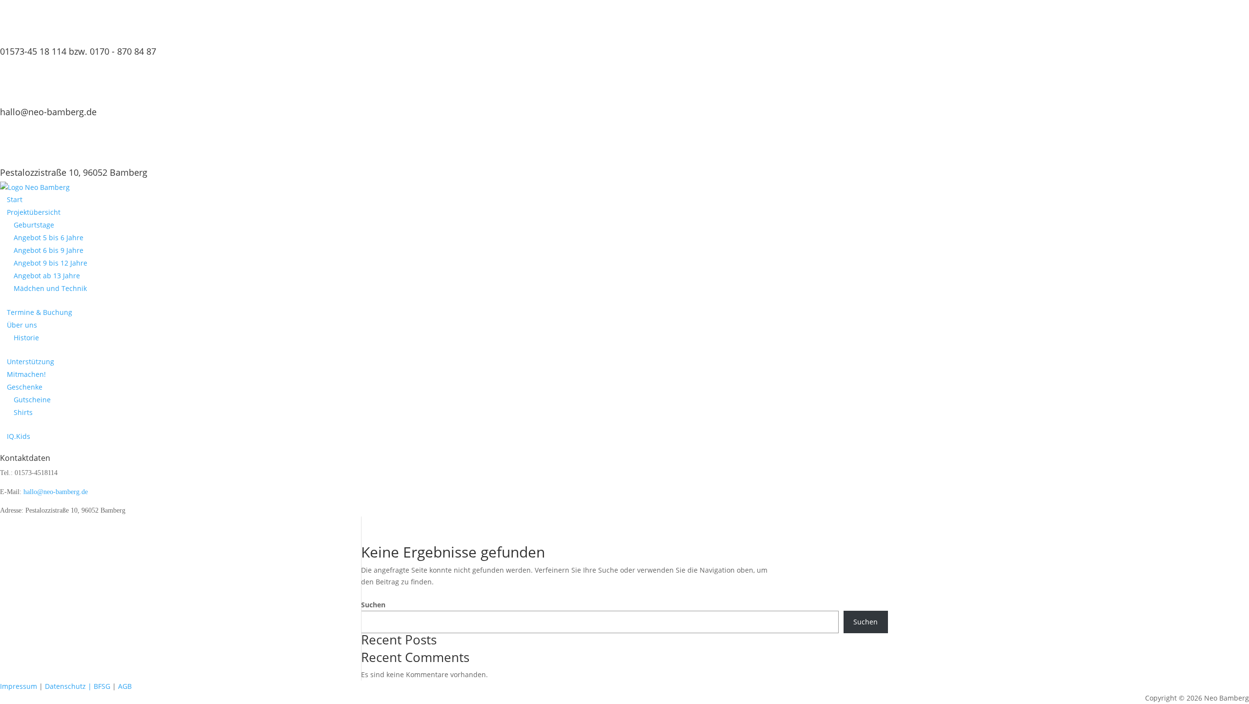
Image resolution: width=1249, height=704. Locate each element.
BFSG (102, 686)
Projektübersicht (33, 212)
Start (14, 199)
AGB (125, 686)
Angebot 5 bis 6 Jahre (48, 237)
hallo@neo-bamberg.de (48, 112)
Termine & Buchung (39, 312)
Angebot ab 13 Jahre (47, 275)
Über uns (22, 325)
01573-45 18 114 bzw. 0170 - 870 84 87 (78, 51)
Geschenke (24, 387)
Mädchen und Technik (50, 288)
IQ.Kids (18, 436)
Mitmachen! (26, 374)
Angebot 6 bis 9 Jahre (48, 250)
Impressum (19, 686)
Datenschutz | (68, 686)
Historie (26, 337)
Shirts (23, 412)
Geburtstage (34, 224)
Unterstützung (30, 361)
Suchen (373, 604)
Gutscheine (32, 399)
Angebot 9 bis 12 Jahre (50, 263)
